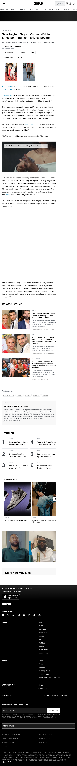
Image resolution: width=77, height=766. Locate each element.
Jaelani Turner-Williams (16, 406)
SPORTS (22, 9)
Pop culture (43, 633)
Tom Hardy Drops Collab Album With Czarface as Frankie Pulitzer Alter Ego (46, 443)
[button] (38, 726)
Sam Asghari (7, 87)
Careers (41, 685)
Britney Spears (7, 89)
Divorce (19, 395)
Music (34, 310)
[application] (29, 157)
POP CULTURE (33, 9)
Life (39, 639)
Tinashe (8, 195)
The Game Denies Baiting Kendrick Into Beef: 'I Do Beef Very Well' (18, 443)
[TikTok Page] (34, 615)
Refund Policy (43, 674)
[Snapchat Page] (29, 615)
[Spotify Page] (39, 615)
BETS (44, 9)
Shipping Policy (44, 671)
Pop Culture (6, 30)
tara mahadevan (37, 329)
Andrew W (35, 379)
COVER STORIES (54, 9)
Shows (41, 646)
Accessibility (8, 743)
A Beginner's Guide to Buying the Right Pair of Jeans (44, 521)
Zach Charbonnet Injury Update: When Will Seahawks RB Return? (46, 455)
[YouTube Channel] (24, 615)
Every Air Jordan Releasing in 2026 (15, 520)
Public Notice (45, 739)
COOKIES (5, 746)
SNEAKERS (4, 9)
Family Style (43, 653)
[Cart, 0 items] (74, 3)
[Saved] (67, 3)
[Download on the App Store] (11, 596)
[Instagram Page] (19, 615)
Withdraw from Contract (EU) (49, 678)
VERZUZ (67, 9)
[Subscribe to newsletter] (53, 710)
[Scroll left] (3, 499)
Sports (41, 636)
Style (34, 518)
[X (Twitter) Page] (8, 615)
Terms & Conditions (11, 735)
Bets (39, 451)
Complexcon (43, 650)
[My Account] (70, 3)
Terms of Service (48, 717)
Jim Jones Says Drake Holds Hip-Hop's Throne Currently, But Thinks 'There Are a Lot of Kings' (18, 455)
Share (32, 52)
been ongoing (30, 124)
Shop (40, 661)
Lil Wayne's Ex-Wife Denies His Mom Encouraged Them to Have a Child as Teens (45, 466)
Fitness (27, 395)
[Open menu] (4, 4)
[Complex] (38, 3)
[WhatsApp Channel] (13, 615)
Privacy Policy (35, 717)
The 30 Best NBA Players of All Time (52, 696)
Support (41, 667)
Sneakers (7, 518)
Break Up (36, 395)
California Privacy (11, 739)
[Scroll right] (54, 499)
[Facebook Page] (3, 615)
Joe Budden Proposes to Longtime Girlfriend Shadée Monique (18, 466)
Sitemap (43, 743)
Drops (40, 664)
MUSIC (13, 9)
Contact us (42, 688)
